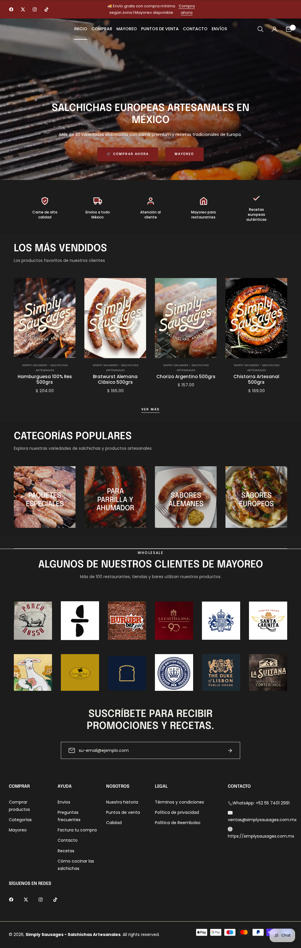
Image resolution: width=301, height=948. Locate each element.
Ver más (150, 409)
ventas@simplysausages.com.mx (262, 820)
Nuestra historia (122, 802)
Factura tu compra (77, 830)
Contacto (68, 840)
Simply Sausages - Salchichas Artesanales (45, 367)
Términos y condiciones (179, 802)
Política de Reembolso (177, 823)
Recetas (66, 851)
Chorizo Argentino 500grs (185, 377)
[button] (260, 29)
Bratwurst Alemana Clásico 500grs (115, 379)
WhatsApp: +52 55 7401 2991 (261, 803)
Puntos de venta (123, 812)
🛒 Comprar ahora (128, 154)
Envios (64, 802)
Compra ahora (187, 9)
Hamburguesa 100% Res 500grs (45, 379)
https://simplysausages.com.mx (261, 836)
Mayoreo (184, 154)
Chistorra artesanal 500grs (256, 379)
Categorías (20, 820)
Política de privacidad (177, 812)
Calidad (114, 823)
